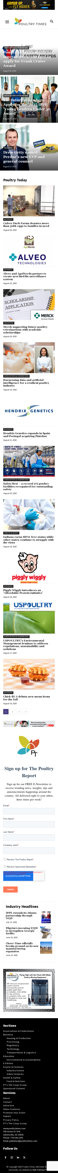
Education (8, 323)
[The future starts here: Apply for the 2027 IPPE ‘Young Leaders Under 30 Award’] (29, 100)
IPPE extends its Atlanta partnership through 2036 (21, 915)
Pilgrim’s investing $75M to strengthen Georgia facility (22, 931)
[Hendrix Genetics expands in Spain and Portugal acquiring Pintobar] (29, 410)
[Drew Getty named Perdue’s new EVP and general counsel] (29, 147)
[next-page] (26, 711)
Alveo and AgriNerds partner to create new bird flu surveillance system (24, 276)
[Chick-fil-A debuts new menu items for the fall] (29, 674)
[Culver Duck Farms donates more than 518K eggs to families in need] (29, 200)
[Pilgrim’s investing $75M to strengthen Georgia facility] (46, 932)
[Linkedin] (18, 1157)
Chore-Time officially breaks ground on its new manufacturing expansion (22, 947)
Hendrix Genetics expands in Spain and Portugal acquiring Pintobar (26, 435)
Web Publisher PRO (41, 1170)
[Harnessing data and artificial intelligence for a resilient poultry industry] (29, 357)
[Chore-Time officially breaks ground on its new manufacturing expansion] (46, 948)
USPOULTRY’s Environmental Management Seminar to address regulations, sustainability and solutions (25, 645)
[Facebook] (5, 1157)
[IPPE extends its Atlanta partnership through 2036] (46, 917)
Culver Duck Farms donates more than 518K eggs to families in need (26, 225)
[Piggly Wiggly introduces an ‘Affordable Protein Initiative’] (29, 567)
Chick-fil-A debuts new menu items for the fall (26, 698)
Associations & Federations (16, 48)
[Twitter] (24, 1157)
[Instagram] (12, 1157)
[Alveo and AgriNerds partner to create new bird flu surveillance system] (29, 251)
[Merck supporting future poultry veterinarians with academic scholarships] (29, 304)
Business (8, 148)
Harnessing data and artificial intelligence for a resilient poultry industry (26, 382)
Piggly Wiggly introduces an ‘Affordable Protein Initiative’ (23, 592)
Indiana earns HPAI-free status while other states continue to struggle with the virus (28, 539)
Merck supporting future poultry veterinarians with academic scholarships (25, 329)
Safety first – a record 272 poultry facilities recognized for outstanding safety (28, 486)
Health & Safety (11, 533)
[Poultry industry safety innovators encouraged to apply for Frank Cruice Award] (29, 52)
